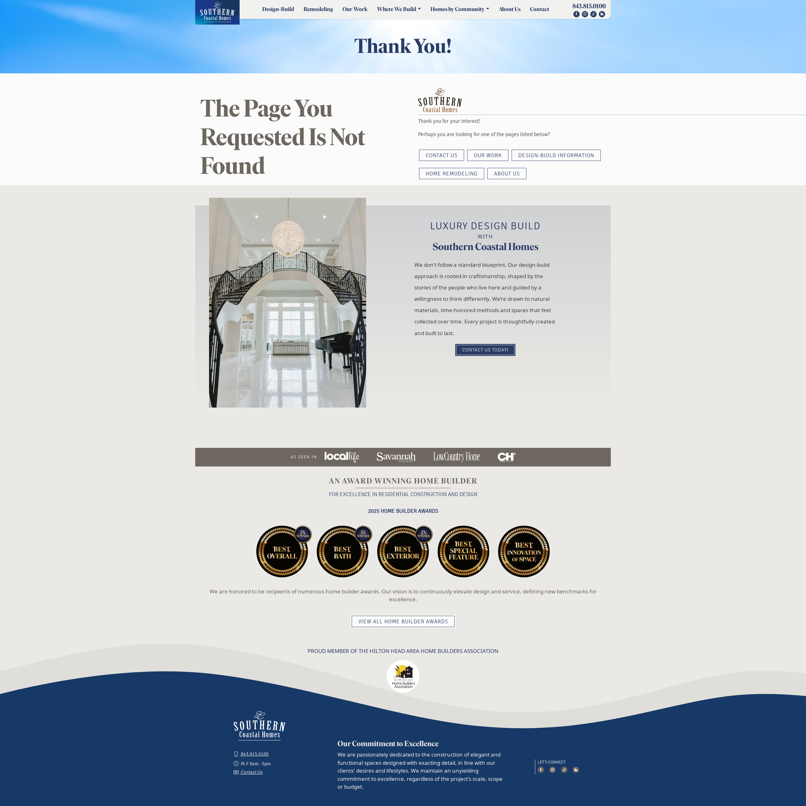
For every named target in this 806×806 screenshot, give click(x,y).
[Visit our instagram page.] (585, 13)
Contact (539, 9)
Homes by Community (457, 9)
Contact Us (441, 155)
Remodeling (318, 9)
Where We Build (396, 9)
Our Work (355, 9)
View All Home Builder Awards (403, 622)
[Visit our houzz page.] (602, 13)
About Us (509, 9)
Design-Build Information (556, 155)
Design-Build (278, 9)
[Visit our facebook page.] (576, 13)
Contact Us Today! (485, 350)
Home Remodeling (452, 174)
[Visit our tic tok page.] (593, 13)
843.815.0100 (589, 6)
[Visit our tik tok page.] (565, 771)
